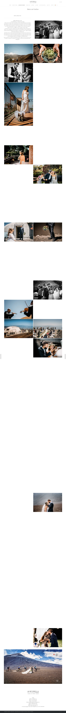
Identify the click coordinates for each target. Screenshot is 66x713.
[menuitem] (10, 5)
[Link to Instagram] (60, 2)
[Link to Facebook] (61, 2)
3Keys (32, 711)
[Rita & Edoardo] (0, 356)
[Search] (56, 5)
